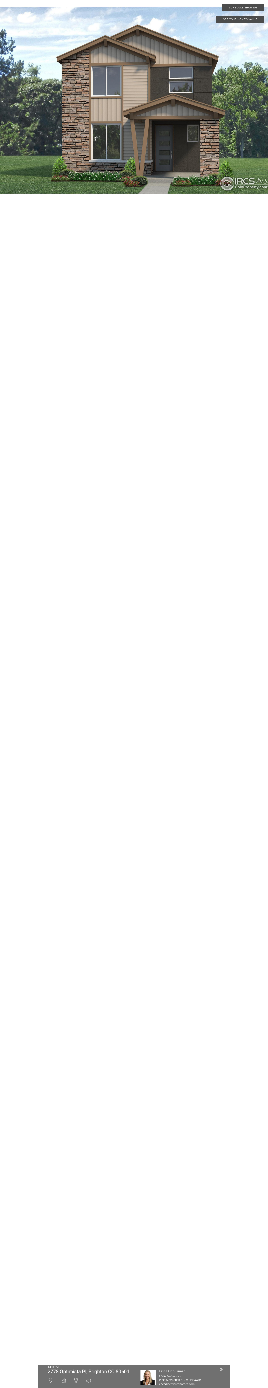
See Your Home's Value (240, 19)
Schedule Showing (243, 7)
